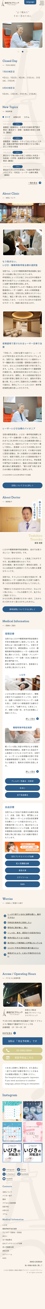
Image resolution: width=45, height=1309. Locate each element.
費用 (4, 1199)
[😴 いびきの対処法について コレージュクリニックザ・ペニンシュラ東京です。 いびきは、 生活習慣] (12, 1152)
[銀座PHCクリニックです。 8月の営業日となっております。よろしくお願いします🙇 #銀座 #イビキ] (12, 1111)
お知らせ (17, 117)
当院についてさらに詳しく (22, 485)
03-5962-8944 (24, 1050)
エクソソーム (22, 877)
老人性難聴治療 (22, 863)
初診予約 (5, 1207)
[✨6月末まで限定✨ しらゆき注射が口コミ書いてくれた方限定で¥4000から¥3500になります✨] (32, 1132)
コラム (26, 117)
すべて (7, 117)
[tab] (18, 51)
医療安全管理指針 (36, 1262)
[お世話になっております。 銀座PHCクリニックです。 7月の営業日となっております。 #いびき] (12, 1132)
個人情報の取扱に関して (33, 1265)
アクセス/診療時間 (9, 1203)
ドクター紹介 (7, 1196)
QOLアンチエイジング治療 (22, 856)
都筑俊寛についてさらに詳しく (22, 609)
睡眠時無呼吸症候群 (9, 1229)
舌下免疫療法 (22, 795)
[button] (22, 916)
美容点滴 (22, 870)
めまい (22, 788)
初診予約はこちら (24, 1057)
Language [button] (30, 2)
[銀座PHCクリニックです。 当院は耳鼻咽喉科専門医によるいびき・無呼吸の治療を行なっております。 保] (32, 1111)
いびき (4, 1225)
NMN (22, 884)
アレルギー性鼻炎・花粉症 (22, 781)
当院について (7, 1192)
